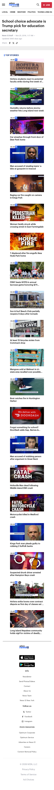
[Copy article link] (17, 43)
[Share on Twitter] (13, 43)
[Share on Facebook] (10, 43)
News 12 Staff (7, 36)
